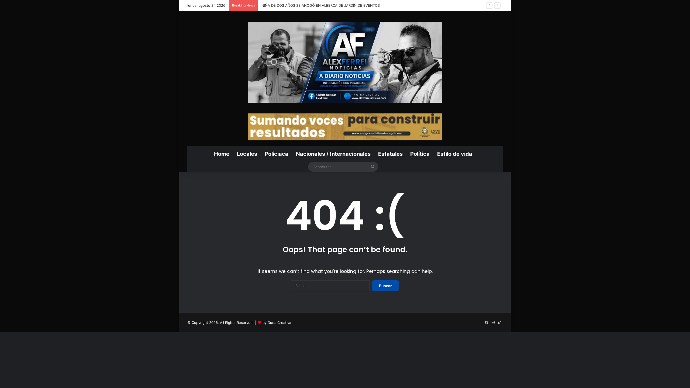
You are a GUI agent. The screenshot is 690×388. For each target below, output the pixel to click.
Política (420, 154)
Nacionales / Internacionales (333, 154)
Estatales (390, 154)
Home (221, 154)
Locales (247, 154)
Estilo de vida (454, 154)
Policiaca (276, 154)
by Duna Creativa (277, 322)
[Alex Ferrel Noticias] (345, 62)
